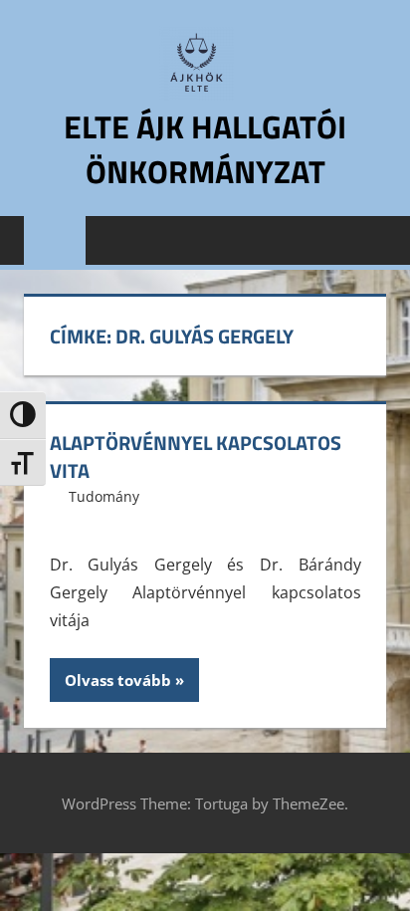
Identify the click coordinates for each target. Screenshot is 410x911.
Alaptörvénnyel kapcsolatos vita (195, 456)
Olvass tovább (118, 680)
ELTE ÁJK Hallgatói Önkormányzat (205, 149)
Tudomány (104, 496)
